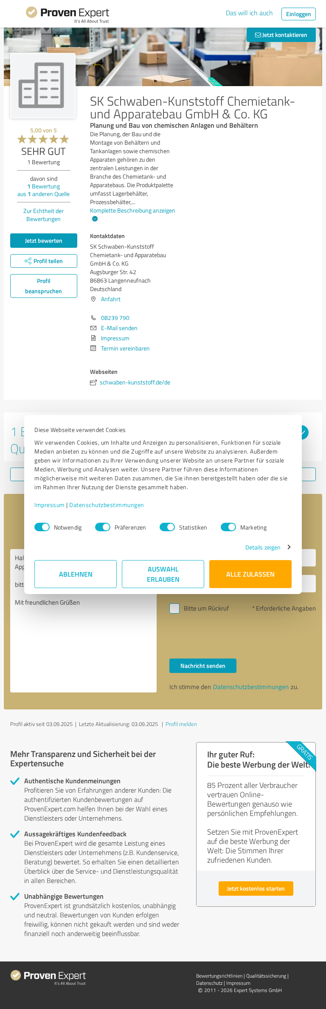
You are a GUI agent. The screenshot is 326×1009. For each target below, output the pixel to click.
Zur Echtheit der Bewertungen (43, 215)
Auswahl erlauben (163, 574)
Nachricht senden (202, 665)
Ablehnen (76, 574)
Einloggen (298, 14)
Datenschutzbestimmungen (106, 505)
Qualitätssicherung (266, 975)
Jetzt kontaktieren (284, 35)
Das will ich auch (249, 12)
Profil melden (181, 724)
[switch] (102, 527)
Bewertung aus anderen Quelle (43, 190)
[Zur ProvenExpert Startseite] (67, 16)
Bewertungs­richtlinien (219, 975)
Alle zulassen (250, 574)
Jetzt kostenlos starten (256, 888)
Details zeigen (263, 547)
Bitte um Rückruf (206, 608)
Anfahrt (111, 299)
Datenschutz (209, 983)
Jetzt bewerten (43, 240)
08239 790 (115, 318)
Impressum (49, 505)
